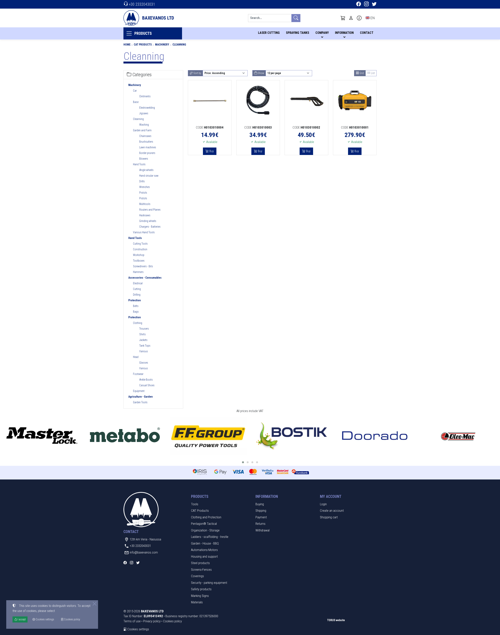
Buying (259, 504)
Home (126, 44)
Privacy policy (152, 621)
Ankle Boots (146, 379)
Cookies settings (138, 629)
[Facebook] (358, 4)
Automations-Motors (204, 550)
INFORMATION (344, 33)
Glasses (143, 362)
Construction (140, 249)
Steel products (200, 563)
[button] (343, 18)
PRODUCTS (143, 33)
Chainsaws (145, 136)
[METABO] (125, 436)
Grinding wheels (147, 221)
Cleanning (179, 44)
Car (135, 90)
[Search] (295, 18)
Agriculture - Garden (140, 396)
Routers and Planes (150, 209)
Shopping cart (329, 517)
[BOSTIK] (291, 436)
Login (323, 504)
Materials (197, 602)
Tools (194, 504)
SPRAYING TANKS (297, 33)
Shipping (260, 510)
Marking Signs (200, 596)
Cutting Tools (140, 243)
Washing (144, 124)
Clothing (137, 323)
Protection (134, 300)
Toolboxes (139, 260)
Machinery (162, 44)
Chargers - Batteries (150, 226)
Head (135, 357)
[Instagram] (366, 4)
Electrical (138, 283)
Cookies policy (172, 621)
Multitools (144, 204)
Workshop (138, 255)
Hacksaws (144, 215)
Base (135, 102)
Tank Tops (144, 345)
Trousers (144, 328)
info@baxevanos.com (144, 552)
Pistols (143, 192)
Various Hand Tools (144, 232)
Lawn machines (147, 147)
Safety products (201, 589)
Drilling (136, 294)
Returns (260, 524)
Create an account (332, 510)
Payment (261, 517)
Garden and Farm (142, 130)
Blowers (143, 158)
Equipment (139, 391)
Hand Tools (139, 164)
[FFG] (208, 436)
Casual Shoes (146, 385)
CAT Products (143, 44)
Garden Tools (140, 402)
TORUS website (336, 620)
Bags (136, 311)
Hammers (138, 272)
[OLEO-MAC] (458, 436)
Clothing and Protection (206, 517)
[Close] (94, 603)
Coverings (197, 576)
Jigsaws (143, 113)
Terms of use (132, 621)
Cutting (137, 289)
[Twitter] (374, 4)
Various (143, 351)
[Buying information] (359, 18)
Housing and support (204, 556)
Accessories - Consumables (145, 277)
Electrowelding (147, 107)
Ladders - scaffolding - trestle (209, 537)
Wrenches (144, 187)
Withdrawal (262, 530)
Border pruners (147, 153)
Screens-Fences (201, 570)
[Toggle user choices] (351, 18)
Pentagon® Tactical (204, 524)
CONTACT (366, 33)
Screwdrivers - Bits (143, 266)
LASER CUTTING (269, 33)
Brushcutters (146, 141)
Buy (211, 151)
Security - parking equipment (209, 583)
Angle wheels (146, 170)
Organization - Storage (205, 530)
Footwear (138, 374)
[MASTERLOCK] (41, 436)
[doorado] (374, 436)
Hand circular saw (148, 175)
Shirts (142, 334)
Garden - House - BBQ (205, 543)
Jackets (143, 340)
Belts (135, 306)
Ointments (145, 96)
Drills (142, 181)
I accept (21, 619)
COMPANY (322, 33)
